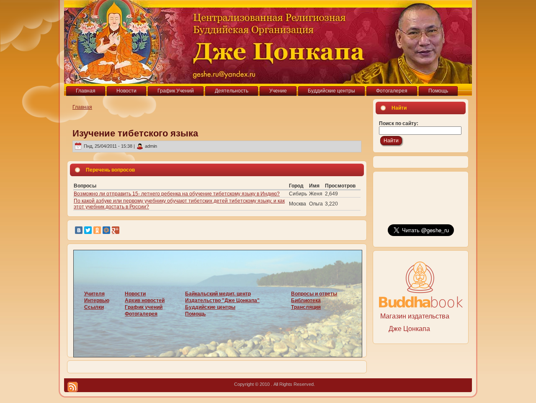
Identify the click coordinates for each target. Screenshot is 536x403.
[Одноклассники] (97, 230)
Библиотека (306, 300)
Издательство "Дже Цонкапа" (222, 300)
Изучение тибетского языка (135, 133)
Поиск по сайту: (398, 123)
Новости (135, 294)
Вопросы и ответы (314, 294)
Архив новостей (145, 300)
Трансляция (306, 307)
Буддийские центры (210, 307)
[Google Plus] (115, 230)
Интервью (96, 300)
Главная (82, 107)
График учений (143, 307)
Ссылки (94, 307)
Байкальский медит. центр (218, 294)
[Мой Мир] (106, 230)
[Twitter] (88, 230)
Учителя (94, 294)
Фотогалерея (141, 314)
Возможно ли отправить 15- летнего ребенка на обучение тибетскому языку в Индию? (177, 194)
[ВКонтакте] (78, 230)
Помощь (195, 314)
